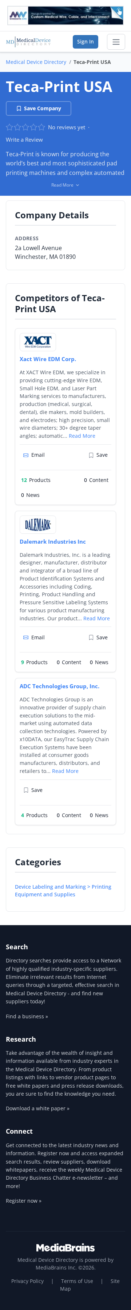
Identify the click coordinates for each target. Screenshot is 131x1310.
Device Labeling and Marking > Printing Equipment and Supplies (63, 890)
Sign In (85, 41)
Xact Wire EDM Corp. (48, 359)
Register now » (23, 1200)
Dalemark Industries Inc (53, 541)
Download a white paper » (38, 1108)
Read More (82, 435)
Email (38, 454)
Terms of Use (77, 1281)
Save (102, 454)
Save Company (42, 108)
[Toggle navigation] (116, 42)
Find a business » (27, 1016)
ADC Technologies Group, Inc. (59, 686)
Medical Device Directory (36, 61)
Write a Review (24, 139)
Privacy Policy (27, 1281)
